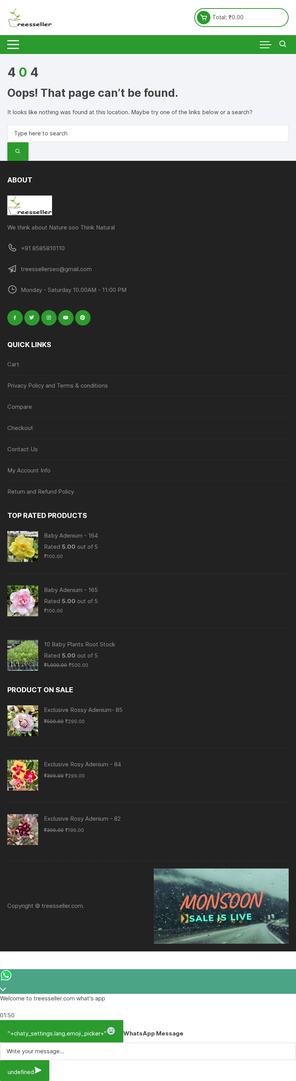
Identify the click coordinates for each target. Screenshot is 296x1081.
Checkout (20, 428)
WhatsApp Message (153, 1033)
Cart (13, 364)
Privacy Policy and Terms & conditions (57, 385)
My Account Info (28, 470)
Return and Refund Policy (40, 491)
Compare (19, 406)
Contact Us (22, 449)
